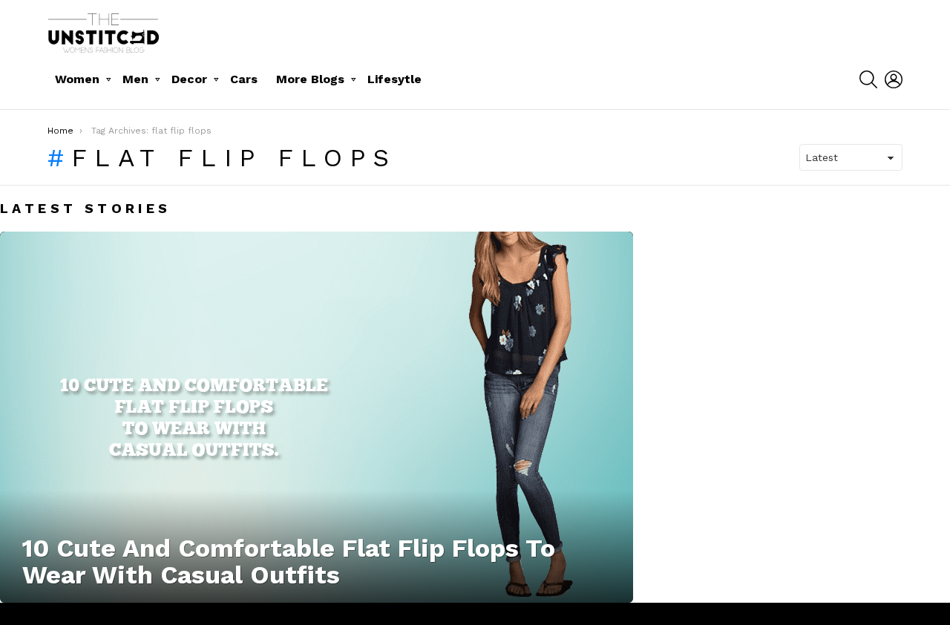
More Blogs (310, 79)
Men (135, 79)
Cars (244, 79)
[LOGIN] (893, 79)
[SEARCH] (868, 79)
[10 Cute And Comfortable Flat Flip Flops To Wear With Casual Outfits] (316, 417)
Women (77, 79)
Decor (189, 79)
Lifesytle (394, 79)
